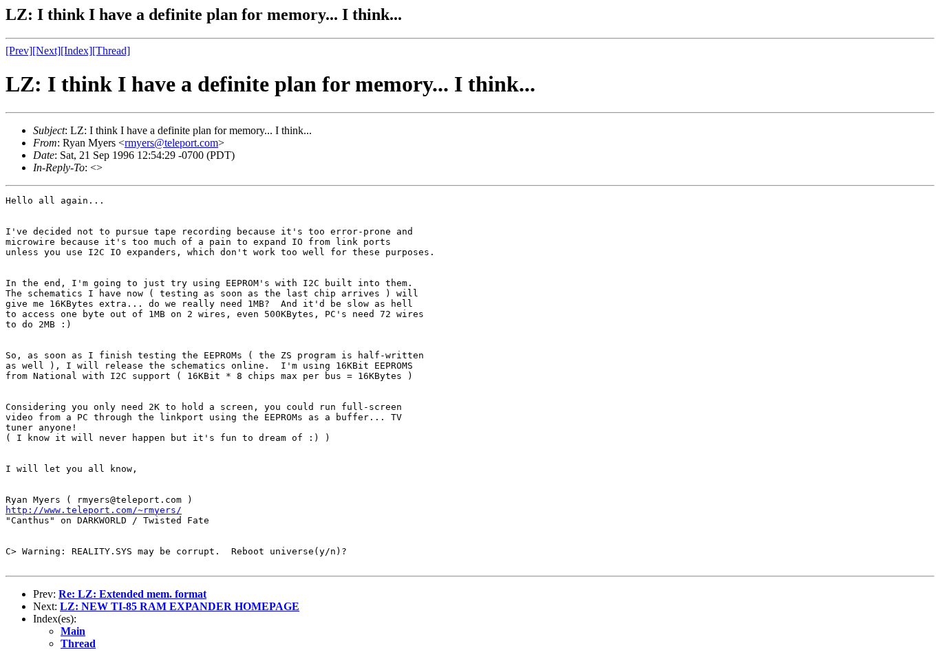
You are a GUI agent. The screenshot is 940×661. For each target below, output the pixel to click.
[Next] (46, 50)
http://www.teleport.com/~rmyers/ (94, 510)
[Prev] (19, 50)
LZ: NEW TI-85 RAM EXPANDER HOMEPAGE (179, 606)
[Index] (76, 50)
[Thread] (111, 50)
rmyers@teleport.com (171, 143)
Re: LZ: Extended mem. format (132, 594)
